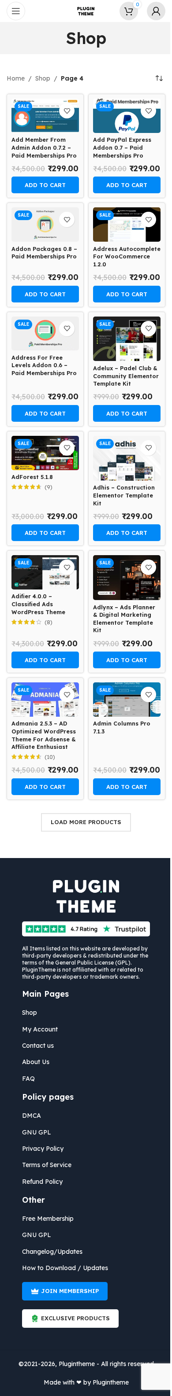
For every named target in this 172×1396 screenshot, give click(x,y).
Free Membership (48, 1219)
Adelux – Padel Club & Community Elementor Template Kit (126, 376)
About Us (35, 1062)
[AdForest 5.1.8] (45, 453)
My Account (40, 1029)
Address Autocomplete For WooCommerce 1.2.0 (127, 256)
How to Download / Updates (65, 1268)
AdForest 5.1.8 (32, 476)
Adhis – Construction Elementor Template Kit (124, 495)
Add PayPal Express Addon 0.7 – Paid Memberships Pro (122, 147)
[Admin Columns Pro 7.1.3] (127, 699)
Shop (42, 78)
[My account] (156, 11)
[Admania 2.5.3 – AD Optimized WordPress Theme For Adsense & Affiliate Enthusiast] (45, 699)
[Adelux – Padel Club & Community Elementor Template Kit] (127, 339)
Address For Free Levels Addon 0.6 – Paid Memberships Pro (44, 365)
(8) (48, 622)
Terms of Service (46, 1165)
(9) (48, 487)
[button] (45, 185)
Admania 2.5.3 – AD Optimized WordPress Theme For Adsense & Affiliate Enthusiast (43, 735)
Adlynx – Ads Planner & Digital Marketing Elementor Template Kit (124, 619)
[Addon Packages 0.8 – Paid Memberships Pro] (45, 224)
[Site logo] (86, 11)
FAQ (28, 1079)
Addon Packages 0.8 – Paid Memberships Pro (44, 252)
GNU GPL (36, 1132)
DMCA (31, 1116)
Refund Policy (42, 1182)
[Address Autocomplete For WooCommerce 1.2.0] (127, 224)
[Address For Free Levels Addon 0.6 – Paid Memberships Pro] (45, 334)
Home (16, 78)
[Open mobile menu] (16, 11)
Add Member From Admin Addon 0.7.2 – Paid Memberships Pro (44, 147)
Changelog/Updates (52, 1252)
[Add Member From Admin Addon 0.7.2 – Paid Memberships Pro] (45, 116)
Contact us (38, 1046)
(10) (50, 757)
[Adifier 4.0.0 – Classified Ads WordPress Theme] (45, 572)
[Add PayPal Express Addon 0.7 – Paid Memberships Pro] (127, 116)
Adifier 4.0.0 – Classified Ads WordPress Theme (38, 604)
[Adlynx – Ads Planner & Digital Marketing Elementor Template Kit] (127, 577)
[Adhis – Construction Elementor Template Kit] (127, 458)
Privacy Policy (43, 1149)
